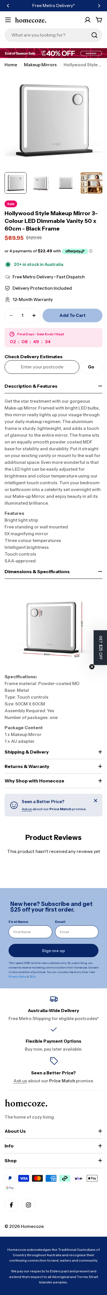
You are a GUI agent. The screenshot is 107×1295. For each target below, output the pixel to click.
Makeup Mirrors (40, 64)
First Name (18, 921)
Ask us (27, 809)
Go (91, 367)
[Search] (94, 35)
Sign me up (53, 950)
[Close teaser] (92, 666)
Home (11, 64)
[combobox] (53, 35)
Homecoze (32, 1226)
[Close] (95, 800)
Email (60, 921)
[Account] (87, 19)
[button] (8, 5)
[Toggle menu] (8, 19)
